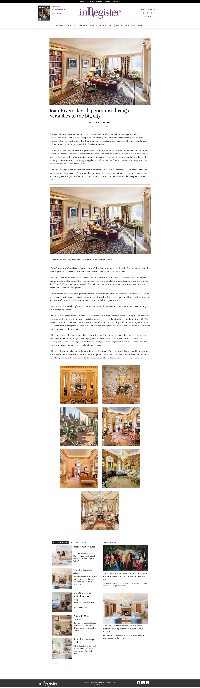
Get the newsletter (58, 9)
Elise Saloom (106, 122)
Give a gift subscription (56, 12)
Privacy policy (100, 684)
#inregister (147, 17)
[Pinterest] (102, 127)
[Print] (107, 127)
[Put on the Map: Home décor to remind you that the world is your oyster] (62, 625)
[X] (98, 127)
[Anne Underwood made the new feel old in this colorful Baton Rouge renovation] (62, 602)
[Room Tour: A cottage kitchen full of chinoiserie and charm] (62, 648)
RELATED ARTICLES (60, 543)
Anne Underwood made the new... (82, 594)
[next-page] (56, 662)
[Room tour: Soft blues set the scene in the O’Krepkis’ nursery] (62, 555)
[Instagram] (150, 13)
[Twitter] (147, 13)
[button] (159, 25)
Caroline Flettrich (104, 160)
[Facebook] (143, 13)
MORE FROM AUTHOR (78, 543)
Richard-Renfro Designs (129, 160)
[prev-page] (53, 662)
